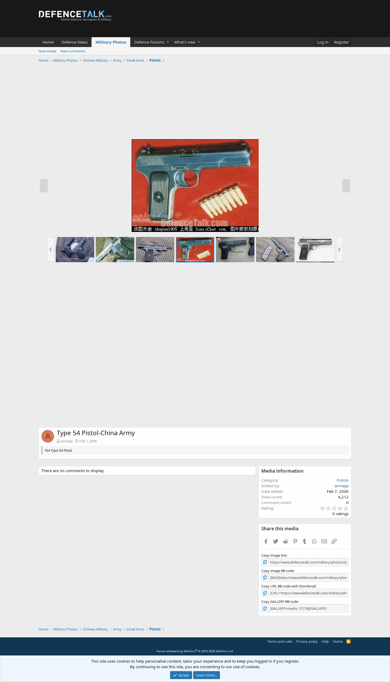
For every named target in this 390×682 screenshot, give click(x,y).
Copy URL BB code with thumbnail (288, 586)
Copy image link (274, 555)
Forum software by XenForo (195, 651)
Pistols (343, 480)
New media (47, 51)
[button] (167, 42)
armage (66, 441)
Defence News (75, 42)
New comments (72, 51)
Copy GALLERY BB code (279, 601)
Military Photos (111, 42)
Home (48, 42)
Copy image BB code (277, 570)
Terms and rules (279, 641)
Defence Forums (149, 42)
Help (325, 641)
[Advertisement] (195, 102)
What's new (184, 42)
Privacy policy (307, 641)
